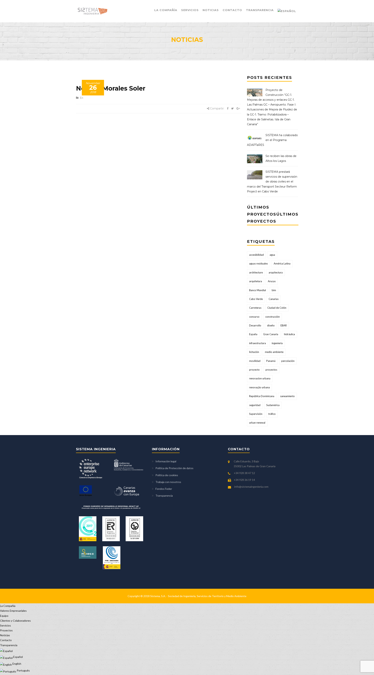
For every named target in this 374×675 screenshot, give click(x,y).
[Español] (287, 11)
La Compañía (165, 10)
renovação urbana (259, 387)
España (253, 334)
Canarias (274, 298)
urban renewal (257, 422)
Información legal (165, 461)
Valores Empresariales (13, 610)
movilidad (254, 360)
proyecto (254, 369)
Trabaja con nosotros (168, 482)
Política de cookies (166, 475)
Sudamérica (273, 405)
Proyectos (6, 630)
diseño (271, 325)
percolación (288, 360)
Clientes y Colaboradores (15, 620)
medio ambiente (274, 351)
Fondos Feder (163, 488)
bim (274, 290)
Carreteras (255, 307)
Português (23, 670)
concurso (254, 316)
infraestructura (257, 343)
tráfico (272, 413)
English (16, 663)
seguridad (254, 405)
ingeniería (277, 343)
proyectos (271, 369)
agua (272, 254)
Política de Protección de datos (174, 468)
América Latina (282, 263)
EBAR (283, 325)
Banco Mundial (257, 290)
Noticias (211, 10)
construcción (272, 316)
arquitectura (276, 272)
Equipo (4, 615)
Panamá (270, 360)
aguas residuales (258, 263)
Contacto (232, 10)
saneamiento (287, 396)
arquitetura (255, 281)
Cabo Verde (256, 298)
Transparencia (260, 10)
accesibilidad (256, 254)
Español (18, 656)
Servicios (190, 10)
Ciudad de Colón (276, 307)
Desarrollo (255, 325)
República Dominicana (261, 396)
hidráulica (289, 334)
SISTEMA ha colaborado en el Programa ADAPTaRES (272, 140)
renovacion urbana (259, 378)
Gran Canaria (270, 334)
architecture (256, 272)
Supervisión (255, 413)
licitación (254, 351)
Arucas (272, 281)
